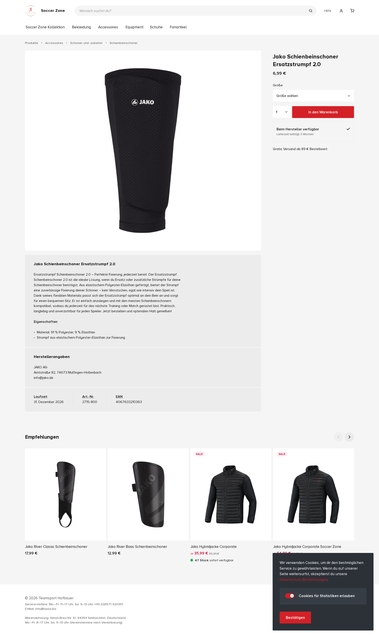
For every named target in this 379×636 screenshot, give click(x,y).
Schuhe (156, 27)
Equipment (134, 27)
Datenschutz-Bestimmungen (303, 579)
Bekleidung (81, 27)
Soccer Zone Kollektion (45, 27)
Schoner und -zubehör (86, 43)
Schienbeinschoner (124, 43)
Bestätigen (295, 617)
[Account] (341, 11)
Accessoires (108, 27)
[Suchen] (310, 11)
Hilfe (327, 11)
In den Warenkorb (323, 112)
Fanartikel (178, 27)
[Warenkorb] (352, 11)
